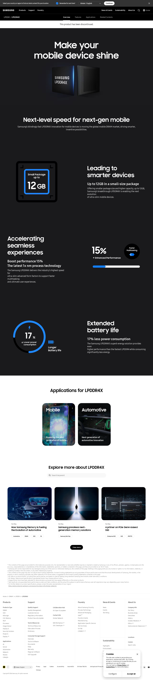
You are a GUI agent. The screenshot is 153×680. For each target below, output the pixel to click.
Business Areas (132, 613)
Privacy (38, 666)
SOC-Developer (58, 626)
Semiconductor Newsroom (136, 626)
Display (5, 637)
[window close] (137, 654)
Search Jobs (132, 645)
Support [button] (31, 10)
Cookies (52, 666)
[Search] (50, 475)
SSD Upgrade (32, 655)
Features (78, 17)
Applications (90, 17)
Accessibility (60, 666)
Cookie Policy (110, 667)
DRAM (26, 536)
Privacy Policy (121, 665)
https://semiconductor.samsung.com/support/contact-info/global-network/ (32, 586)
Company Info (132, 607)
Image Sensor (7, 626)
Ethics (130, 623)
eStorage (6, 616)
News (104, 607)
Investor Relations (133, 621)
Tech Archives (82, 626)
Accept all (131, 674)
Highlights (106, 646)
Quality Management (34, 610)
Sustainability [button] (120, 10)
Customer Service (33, 613)
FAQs (29, 647)
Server (5, 647)
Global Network (58, 618)
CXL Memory (7, 618)
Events (105, 610)
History (130, 618)
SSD (34, 536)
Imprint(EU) (70, 666)
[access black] (4, 667)
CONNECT (81, 631)
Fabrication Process (34, 629)
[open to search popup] (139, 10)
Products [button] (22, 10)
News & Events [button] (106, 10)
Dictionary (31, 631)
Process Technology (84, 610)
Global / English (86, 3)
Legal (44, 666)
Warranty (31, 649)
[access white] (8, 667)
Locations (131, 637)
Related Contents (106, 17)
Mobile (5, 655)
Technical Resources (34, 626)
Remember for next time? (67, 3)
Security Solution (8, 631)
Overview (66, 17)
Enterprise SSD (111, 536)
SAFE (80, 615)
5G (41, 536)
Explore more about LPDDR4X (76, 467)
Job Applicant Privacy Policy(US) (98, 666)
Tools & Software (33, 642)
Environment (107, 648)
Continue (109, 3)
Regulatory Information (35, 616)
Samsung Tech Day (65, 536)
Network (5, 652)
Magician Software (34, 652)
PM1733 (130, 536)
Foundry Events (83, 618)
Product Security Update (36, 618)
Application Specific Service (87, 623)
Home (5, 596)
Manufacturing (82, 621)
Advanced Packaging (84, 613)
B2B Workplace (58, 623)
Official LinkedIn (144, 667)
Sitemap (38, 670)
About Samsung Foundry (86, 607)
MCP (4, 621)
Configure (113, 674)
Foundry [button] (40, 10)
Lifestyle (5, 657)
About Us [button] (131, 10)
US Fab (80, 629)
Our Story (131, 610)
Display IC (6, 629)
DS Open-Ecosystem (59, 610)
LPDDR (7, 17)
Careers (130, 642)
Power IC (5, 634)
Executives (131, 616)
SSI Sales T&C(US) (82, 666)
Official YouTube (148, 667)
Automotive (16, 536)
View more (77, 547)
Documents (31, 644)
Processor (6, 623)
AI (3, 644)
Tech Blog (106, 613)
